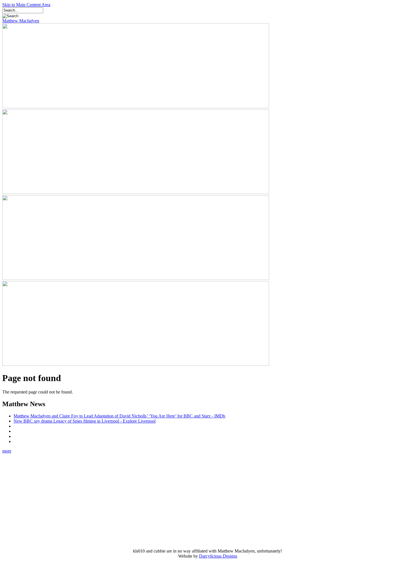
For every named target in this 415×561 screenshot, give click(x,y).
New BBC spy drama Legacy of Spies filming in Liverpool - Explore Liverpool (85, 421)
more (6, 451)
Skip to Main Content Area (26, 4)
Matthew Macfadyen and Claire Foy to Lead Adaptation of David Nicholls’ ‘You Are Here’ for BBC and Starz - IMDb (119, 416)
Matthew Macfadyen (20, 20)
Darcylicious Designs (218, 556)
